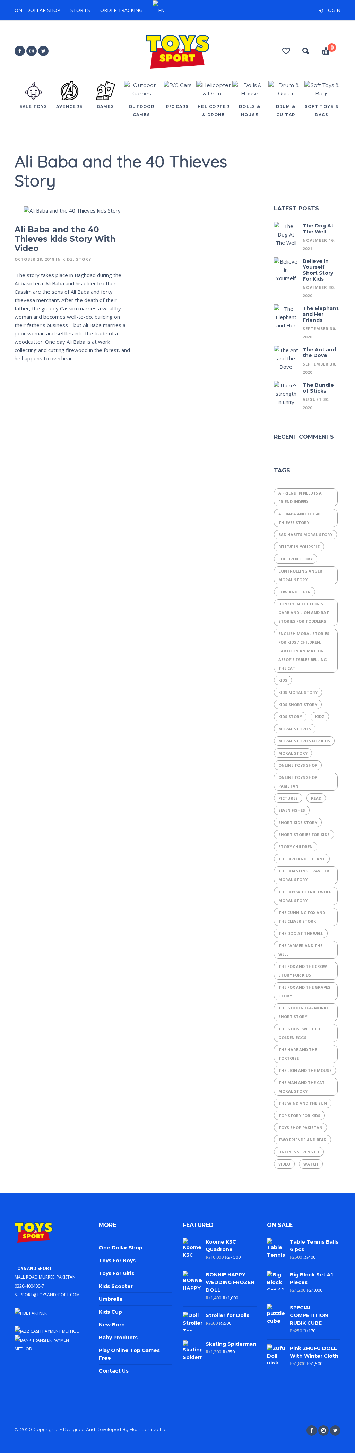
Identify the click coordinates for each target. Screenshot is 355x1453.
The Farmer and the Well (300, 950)
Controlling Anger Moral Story (300, 575)
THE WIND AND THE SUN (302, 1103)
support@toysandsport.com (47, 1294)
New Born (112, 1325)
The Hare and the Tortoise (297, 1054)
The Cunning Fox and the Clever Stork (301, 917)
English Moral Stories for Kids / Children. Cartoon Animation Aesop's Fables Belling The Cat (303, 651)
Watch (310, 1164)
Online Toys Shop (297, 765)
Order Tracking (121, 10)
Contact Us (114, 1371)
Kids (282, 680)
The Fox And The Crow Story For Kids (302, 971)
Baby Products (118, 1337)
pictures (288, 798)
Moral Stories (294, 728)
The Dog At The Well (300, 933)
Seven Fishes (291, 810)
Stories (80, 10)
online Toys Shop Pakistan (297, 782)
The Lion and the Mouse (304, 1070)
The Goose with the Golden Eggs (300, 1033)
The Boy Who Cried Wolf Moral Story (304, 896)
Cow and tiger (294, 591)
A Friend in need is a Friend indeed (300, 497)
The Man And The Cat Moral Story (301, 1087)
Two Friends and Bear (302, 1139)
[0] (326, 52)
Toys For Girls (116, 1273)
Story (83, 259)
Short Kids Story (297, 822)
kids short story (297, 704)
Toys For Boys (117, 1260)
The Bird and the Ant (301, 858)
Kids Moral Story (298, 692)
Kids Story (290, 716)
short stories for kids (304, 834)
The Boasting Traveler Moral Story (303, 875)
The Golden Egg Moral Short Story (303, 1012)
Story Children (295, 846)
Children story (295, 558)
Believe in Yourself (299, 546)
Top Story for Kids (299, 1115)
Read (316, 798)
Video (284, 1164)
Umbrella (110, 1299)
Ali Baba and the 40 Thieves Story (299, 518)
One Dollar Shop (37, 10)
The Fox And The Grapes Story (304, 991)
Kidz (67, 259)
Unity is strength (298, 1151)
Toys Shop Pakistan (300, 1127)
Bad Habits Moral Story (305, 534)
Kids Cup (110, 1312)
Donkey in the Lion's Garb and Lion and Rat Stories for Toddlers (303, 612)
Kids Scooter (116, 1286)
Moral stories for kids (304, 740)
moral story (293, 753)
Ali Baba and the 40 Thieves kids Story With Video (65, 239)
